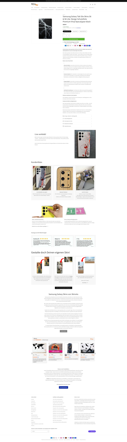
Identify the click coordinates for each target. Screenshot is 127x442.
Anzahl (64, 33)
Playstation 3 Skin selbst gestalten (58, 416)
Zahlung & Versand (34, 415)
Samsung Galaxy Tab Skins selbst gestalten (60, 422)
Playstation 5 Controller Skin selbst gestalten (60, 409)
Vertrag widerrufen (63, 387)
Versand (74, 439)
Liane (68, 354)
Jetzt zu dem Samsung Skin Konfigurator (63, 287)
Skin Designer (33, 402)
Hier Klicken (84, 282)
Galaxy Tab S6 (75, 31)
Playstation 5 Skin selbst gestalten (58, 408)
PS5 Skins (32, 425)
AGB (32, 413)
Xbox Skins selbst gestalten (57, 420)
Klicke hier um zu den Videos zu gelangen (39, 226)
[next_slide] (95, 353)
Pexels (57, 277)
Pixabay (71, 276)
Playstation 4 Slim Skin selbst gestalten (59, 413)
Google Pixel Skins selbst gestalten (58, 402)
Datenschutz (33, 411)
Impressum (33, 401)
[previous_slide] (32, 353)
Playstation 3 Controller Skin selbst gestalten (60, 418)
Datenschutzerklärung (67, 439)
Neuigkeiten (33, 422)
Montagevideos (33, 409)
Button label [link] (63, 331)
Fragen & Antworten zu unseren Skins (37, 423)
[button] (37, 7)
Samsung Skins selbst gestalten (58, 401)
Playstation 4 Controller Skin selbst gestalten (60, 415)
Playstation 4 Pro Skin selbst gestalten (59, 411)
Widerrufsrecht (33, 408)
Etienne (52, 354)
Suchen (32, 420)
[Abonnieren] (48, 431)
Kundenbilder (33, 404)
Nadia (84, 354)
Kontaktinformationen (83, 439)
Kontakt (32, 399)
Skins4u (44, 439)
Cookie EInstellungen (34, 416)
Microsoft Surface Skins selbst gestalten (59, 406)
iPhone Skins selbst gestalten (57, 399)
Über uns (32, 406)
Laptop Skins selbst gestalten (57, 404)
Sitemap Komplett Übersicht (35, 418)
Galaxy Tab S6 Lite (83, 31)
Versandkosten (78, 27)
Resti (36, 354)
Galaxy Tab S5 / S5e (67, 31)
